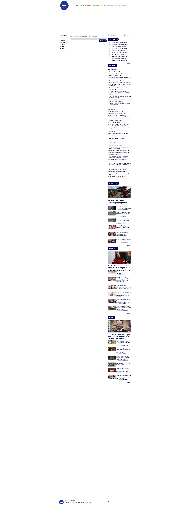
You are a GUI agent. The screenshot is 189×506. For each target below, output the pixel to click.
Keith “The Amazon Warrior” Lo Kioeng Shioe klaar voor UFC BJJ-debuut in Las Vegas (123, 370)
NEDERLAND (112, 248)
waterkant (124, 274)
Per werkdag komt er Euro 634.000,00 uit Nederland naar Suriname (119, 119)
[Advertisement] (94, 22)
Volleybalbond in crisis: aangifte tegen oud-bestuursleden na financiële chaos (123, 377)
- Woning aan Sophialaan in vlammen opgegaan (118, 46)
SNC (77, 5)
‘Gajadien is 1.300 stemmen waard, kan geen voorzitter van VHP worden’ (120, 88)
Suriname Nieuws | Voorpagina (116, 71)
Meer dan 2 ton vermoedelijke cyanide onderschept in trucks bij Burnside (118, 156)
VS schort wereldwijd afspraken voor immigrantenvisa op (123, 240)
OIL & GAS (62, 46)
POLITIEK (62, 40)
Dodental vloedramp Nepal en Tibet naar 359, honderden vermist (123, 220)
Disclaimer (73, 502)
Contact (78, 502)
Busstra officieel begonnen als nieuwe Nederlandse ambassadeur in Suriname (123, 294)
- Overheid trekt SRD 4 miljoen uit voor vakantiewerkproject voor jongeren (118, 60)
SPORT (111, 317)
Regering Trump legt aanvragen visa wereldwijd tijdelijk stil (122, 227)
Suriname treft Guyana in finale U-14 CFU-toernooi (123, 363)
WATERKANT (117, 5)
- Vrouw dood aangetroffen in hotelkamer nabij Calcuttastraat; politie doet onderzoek (118, 44)
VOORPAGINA (63, 35)
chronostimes (125, 242)
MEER (128, 63)
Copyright (67, 502)
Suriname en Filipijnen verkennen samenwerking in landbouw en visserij (118, 177)
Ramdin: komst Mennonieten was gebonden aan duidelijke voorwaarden (120, 100)
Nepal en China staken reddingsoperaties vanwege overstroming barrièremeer (118, 202)
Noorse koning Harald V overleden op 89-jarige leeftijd (123, 207)
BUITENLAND (113, 183)
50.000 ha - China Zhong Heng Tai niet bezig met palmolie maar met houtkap (120, 137)
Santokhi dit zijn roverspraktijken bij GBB (119, 150)
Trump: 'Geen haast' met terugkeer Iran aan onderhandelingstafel (122, 234)
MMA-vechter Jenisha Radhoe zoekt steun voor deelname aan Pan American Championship (123, 350)
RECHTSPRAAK (63, 50)
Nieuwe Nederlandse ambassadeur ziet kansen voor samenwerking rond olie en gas (123, 287)
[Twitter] (108, 501)
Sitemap (89, 502)
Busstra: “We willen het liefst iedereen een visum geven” (118, 267)
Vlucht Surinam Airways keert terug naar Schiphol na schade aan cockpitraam (123, 308)
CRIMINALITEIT (64, 42)
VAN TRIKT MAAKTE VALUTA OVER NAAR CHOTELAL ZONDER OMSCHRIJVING (119, 125)
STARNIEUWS (96, 5)
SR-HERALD (81, 5)
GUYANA (62, 48)
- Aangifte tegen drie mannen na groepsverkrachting (118, 50)
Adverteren (83, 502)
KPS (104, 5)
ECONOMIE (62, 44)
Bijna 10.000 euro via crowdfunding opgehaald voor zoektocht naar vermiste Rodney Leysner (123, 279)
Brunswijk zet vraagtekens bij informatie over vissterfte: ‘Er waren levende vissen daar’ (120, 78)
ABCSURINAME (88, 5)
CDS (101, 5)
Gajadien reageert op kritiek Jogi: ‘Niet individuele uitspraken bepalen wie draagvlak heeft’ (120, 173)
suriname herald (125, 209)
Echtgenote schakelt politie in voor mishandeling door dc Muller (117, 74)
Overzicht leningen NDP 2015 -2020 (118, 113)
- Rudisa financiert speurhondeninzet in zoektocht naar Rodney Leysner (118, 42)
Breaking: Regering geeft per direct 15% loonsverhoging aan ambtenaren (118, 160)
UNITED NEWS (110, 5)
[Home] (64, 5)
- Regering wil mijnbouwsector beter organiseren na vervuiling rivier (118, 56)
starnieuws (124, 216)
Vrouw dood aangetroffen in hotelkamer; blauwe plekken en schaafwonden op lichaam (120, 81)
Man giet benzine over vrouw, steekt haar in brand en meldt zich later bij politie (120, 168)
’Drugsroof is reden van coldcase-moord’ (119, 128)
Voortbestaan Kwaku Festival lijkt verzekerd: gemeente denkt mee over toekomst (123, 301)
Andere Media (125, 5)
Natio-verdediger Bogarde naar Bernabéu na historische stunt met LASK (123, 342)
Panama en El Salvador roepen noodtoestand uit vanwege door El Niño (123, 213)
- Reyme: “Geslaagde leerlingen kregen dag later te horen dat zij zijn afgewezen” (118, 48)
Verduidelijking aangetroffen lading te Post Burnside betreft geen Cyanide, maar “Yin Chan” (119, 93)
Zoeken (102, 41)
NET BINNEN (63, 37)
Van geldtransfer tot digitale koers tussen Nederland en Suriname (123, 272)
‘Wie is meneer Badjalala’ (115, 122)
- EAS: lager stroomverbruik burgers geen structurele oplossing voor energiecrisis (118, 52)
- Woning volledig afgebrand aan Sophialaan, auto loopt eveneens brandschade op (118, 58)
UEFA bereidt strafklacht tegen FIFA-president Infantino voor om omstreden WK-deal (119, 336)
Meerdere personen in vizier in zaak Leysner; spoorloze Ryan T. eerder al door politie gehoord (120, 164)
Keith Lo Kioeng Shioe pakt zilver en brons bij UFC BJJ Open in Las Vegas (122, 358)
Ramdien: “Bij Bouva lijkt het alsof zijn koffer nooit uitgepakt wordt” (120, 147)
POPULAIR (62, 39)
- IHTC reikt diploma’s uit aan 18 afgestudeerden (118, 54)
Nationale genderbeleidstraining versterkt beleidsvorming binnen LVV (119, 153)
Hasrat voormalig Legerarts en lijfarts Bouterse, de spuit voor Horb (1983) (118, 116)
